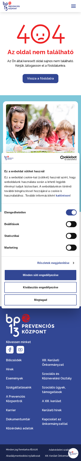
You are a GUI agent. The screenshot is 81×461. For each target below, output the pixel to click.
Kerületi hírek (52, 410)
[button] (73, 453)
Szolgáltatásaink (18, 387)
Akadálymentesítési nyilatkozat (23, 456)
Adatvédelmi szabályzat (62, 450)
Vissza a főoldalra (40, 78)
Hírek (10, 369)
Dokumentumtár (18, 419)
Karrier (11, 410)
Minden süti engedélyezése (40, 275)
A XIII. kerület (51, 401)
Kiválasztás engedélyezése (40, 287)
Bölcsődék (14, 360)
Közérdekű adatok (19, 428)
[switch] (71, 224)
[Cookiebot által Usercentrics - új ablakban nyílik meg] (60, 158)
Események (14, 378)
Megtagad (40, 299)
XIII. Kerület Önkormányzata (60, 456)
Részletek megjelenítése (53, 262)
